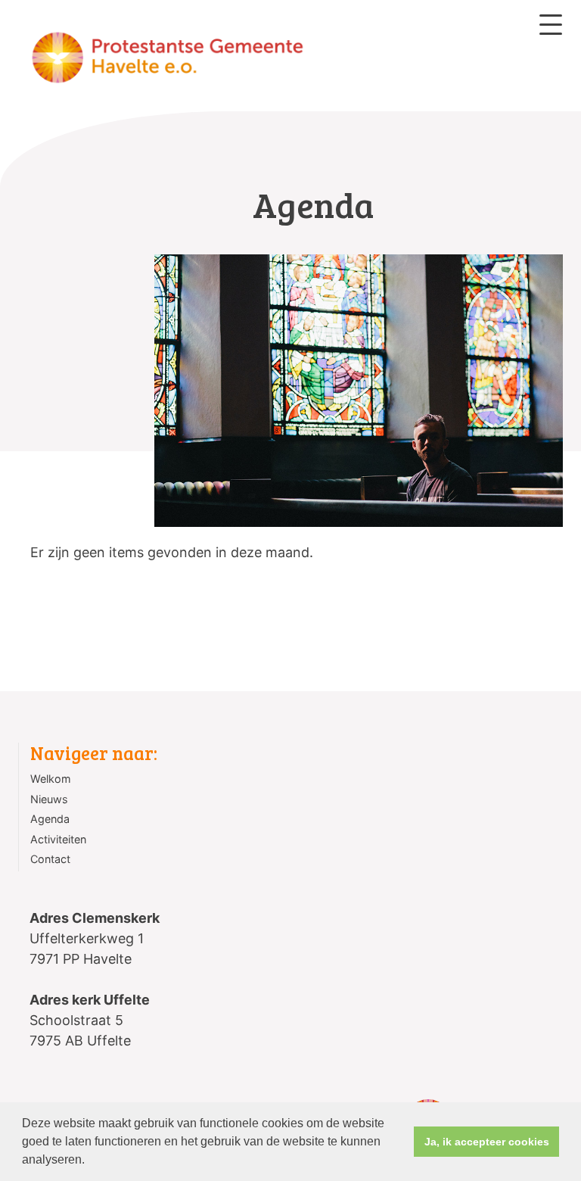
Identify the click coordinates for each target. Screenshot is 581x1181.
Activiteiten (58, 839)
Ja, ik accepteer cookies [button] (486, 1142)
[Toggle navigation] (550, 25)
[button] (90, 1161)
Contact (50, 858)
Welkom (50, 778)
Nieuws (49, 799)
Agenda (50, 818)
